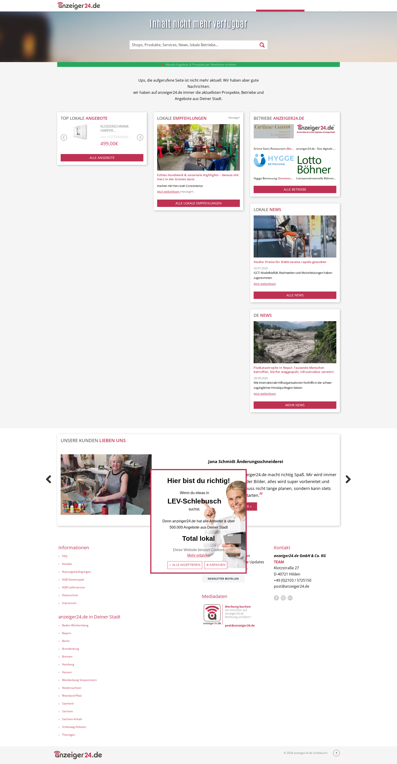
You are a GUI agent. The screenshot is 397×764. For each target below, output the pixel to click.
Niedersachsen (71, 688)
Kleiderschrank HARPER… (114, 128)
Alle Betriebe (295, 189)
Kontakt (67, 564)
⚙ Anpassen (215, 565)
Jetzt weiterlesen (175, 191)
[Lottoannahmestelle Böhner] (316, 165)
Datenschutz (70, 595)
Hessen (67, 672)
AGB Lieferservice (73, 587)
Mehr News (295, 405)
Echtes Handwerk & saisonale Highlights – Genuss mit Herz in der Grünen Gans (198, 177)
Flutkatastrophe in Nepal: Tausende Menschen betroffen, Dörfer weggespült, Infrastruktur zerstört (294, 370)
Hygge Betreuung (265, 178)
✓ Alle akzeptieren (185, 565)
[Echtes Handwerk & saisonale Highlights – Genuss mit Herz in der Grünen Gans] (198, 147)
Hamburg (68, 664)
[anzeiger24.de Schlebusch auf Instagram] (283, 598)
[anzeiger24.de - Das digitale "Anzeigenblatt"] (316, 135)
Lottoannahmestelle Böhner (315, 178)
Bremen (67, 656)
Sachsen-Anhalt (72, 719)
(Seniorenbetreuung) (292, 178)
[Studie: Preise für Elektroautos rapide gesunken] (295, 236)
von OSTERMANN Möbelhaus (117, 137)
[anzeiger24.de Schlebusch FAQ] (290, 598)
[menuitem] (89, 557)
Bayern (66, 633)
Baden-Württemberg (75, 625)
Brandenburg (70, 649)
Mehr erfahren (198, 555)
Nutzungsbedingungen (76, 572)
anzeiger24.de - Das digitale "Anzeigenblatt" (325, 149)
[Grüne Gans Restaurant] (274, 135)
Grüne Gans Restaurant (270, 149)
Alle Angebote (102, 157)
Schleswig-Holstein (74, 727)
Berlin (66, 641)
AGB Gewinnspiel (73, 579)
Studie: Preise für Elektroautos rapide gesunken (290, 262)
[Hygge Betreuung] (274, 165)
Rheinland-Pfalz (72, 696)
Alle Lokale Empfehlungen (199, 203)
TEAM (279, 561)
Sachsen (67, 711)
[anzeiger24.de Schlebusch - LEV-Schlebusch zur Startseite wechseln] (78, 5)
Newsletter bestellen (223, 578)
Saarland (68, 703)
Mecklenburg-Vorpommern (79, 680)
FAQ (64, 556)
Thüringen (68, 735)
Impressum (69, 603)
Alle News (295, 295)
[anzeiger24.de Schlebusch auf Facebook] (276, 598)
